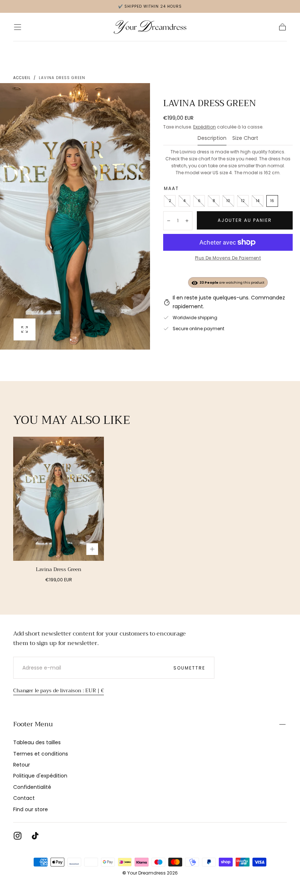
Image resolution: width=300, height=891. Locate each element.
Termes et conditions (40, 753)
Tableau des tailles (37, 742)
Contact (24, 798)
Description (212, 138)
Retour (21, 764)
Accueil (22, 78)
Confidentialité (32, 787)
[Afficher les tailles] (92, 549)
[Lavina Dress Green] (58, 499)
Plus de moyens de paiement (228, 258)
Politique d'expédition (40, 775)
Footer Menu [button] (33, 724)
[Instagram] (18, 836)
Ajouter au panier (245, 220)
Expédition (204, 127)
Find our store (30, 809)
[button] (17, 27)
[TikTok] (35, 836)
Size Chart (245, 138)
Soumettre (189, 668)
